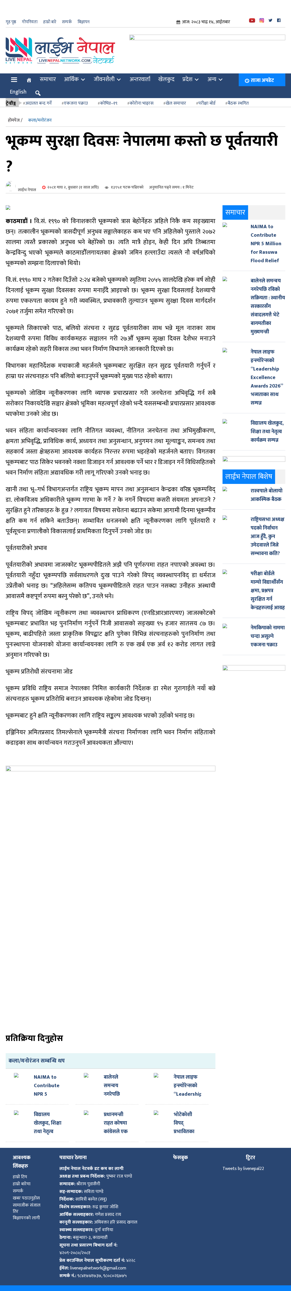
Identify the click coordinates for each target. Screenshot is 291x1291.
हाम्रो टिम (20, 1171)
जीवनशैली (104, 74)
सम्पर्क (67, 22)
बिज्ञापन (84, 22)
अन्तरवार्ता (140, 74)
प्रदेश (187, 74)
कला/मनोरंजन (40, 114)
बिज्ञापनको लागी (26, 1212)
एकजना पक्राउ (76, 97)
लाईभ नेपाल (27, 184)
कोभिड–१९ (108, 97)
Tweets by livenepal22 (243, 1163)
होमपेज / (15, 114)
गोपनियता (30, 22)
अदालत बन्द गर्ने (38, 97)
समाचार (48, 74)
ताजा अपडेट (262, 75)
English (18, 86)
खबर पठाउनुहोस (26, 1192)
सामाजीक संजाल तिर (26, 1203)
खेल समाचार (176, 97)
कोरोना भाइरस (141, 97)
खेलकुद (166, 74)
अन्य (211, 74)
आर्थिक (71, 74)
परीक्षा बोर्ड (206, 97)
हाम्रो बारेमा (21, 1178)
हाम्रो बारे (49, 22)
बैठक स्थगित (238, 97)
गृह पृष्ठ (11, 22)
